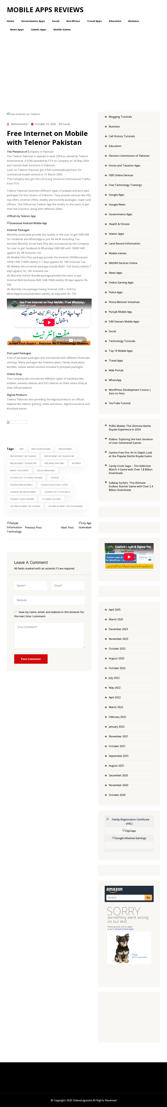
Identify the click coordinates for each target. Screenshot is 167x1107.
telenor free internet (21, 484)
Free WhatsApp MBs (54, 463)
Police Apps (116, 292)
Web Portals (116, 370)
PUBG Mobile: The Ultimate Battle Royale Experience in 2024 (130, 427)
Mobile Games (62, 29)
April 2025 (115, 609)
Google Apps (116, 195)
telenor (54, 477)
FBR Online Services (121, 175)
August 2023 (116, 658)
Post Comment (31, 659)
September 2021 (119, 756)
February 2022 (117, 717)
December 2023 (118, 629)
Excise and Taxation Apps (124, 165)
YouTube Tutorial (119, 403)
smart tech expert (19, 470)
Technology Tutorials (122, 341)
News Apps (17, 29)
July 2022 (114, 678)
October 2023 (117, 648)
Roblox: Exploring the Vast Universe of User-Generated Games (131, 441)
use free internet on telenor (25, 506)
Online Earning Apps (121, 282)
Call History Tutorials (122, 136)
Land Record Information (124, 243)
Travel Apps (94, 21)
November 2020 (118, 785)
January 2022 (116, 726)
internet (76, 463)
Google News (117, 204)
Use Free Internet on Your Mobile (65, 506)
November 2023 (118, 639)
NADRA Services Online (123, 263)
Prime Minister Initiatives (124, 302)
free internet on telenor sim (59, 456)
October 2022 (117, 668)
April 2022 (115, 697)
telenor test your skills (57, 492)
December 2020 (118, 775)
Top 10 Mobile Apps (121, 351)
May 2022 (115, 687)
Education (115, 21)
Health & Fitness (119, 224)
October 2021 (117, 746)
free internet (65, 449)
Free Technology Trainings (125, 185)
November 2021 (118, 736)
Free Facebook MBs (41, 449)
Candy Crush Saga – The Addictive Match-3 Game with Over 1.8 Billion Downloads (130, 469)
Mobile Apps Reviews (45, 9)
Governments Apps (33, 21)
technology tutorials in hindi (26, 477)
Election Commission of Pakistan (129, 156)
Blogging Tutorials (120, 117)
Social (55, 21)
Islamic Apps (38, 29)
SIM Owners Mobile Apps (124, 321)
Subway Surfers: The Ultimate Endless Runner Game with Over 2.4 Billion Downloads (131, 486)
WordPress (73, 21)
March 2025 (116, 619)
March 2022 (116, 707)
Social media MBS (46, 470)
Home (10, 21)
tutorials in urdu (51, 499)
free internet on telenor (23, 456)
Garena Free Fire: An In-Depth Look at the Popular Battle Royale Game (130, 454)
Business (133, 21)
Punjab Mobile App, (120, 312)
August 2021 (116, 765)
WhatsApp (115, 380)
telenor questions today (54, 484)
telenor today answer (22, 499)
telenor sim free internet (23, 492)
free (21, 449)
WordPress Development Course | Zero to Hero (130, 391)
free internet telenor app (23, 463)
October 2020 (117, 795)
